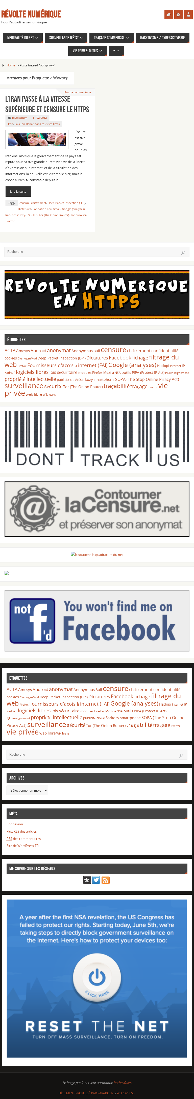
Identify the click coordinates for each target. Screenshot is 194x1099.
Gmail (56, 209)
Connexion (15, 824)
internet (175, 366)
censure (24, 203)
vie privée (23, 732)
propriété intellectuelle (30, 379)
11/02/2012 (40, 117)
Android (38, 350)
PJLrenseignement (177, 373)
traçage (139, 386)
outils (126, 372)
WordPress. (126, 1093)
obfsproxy (18, 215)
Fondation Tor (42, 209)
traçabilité (117, 386)
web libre (34, 394)
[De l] (168, 14)
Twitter (9, 221)
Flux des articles (22, 831)
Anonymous (82, 350)
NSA (118, 373)
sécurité (53, 386)
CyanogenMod (27, 358)
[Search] (183, 252)
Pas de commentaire (77, 92)
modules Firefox (90, 372)
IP (183, 365)
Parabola (105, 1093)
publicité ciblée (68, 379)
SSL (29, 215)
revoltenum (19, 117)
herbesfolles (122, 1082)
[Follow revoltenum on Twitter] (96, 883)
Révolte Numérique (31, 14)
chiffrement (38, 203)
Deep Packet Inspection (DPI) (66, 203)
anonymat (59, 350)
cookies (11, 358)
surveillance (24, 385)
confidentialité (164, 350)
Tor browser (78, 215)
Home (11, 65)
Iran (10, 124)
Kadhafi (10, 373)
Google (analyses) (73, 209)
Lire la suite (18, 191)
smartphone (104, 379)
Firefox (22, 366)
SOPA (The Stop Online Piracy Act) (147, 379)
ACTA (10, 350)
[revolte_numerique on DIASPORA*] (87, 883)
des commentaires (24, 838)
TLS (35, 215)
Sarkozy (86, 379)
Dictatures (24, 209)
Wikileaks (49, 394)
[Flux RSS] (178, 14)
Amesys (23, 350)
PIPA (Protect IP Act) (148, 372)
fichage (140, 357)
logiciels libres (32, 371)
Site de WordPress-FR (23, 845)
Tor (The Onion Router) (54, 215)
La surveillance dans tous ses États (37, 124)
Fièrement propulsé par (78, 1093)
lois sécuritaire (64, 372)
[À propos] (188, 14)
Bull (96, 350)
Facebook (120, 357)
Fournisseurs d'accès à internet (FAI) (67, 365)
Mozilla (108, 372)
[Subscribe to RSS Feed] (106, 883)
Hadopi (163, 365)
